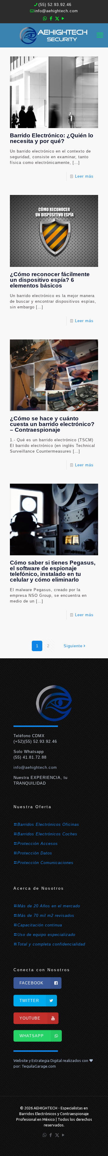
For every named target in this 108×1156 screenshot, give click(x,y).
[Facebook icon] (51, 18)
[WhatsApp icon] (45, 18)
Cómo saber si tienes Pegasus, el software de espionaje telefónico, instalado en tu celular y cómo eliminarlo (52, 571)
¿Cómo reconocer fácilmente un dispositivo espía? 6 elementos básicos (50, 280)
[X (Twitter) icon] (57, 18)
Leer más (84, 176)
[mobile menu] (100, 35)
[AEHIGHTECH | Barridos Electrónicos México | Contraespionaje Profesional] (54, 35)
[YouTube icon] (63, 18)
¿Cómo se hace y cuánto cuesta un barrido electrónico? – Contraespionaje (52, 424)
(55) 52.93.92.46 (54, 4)
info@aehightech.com (56, 11)
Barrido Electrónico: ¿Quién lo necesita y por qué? (51, 138)
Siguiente (73, 646)
